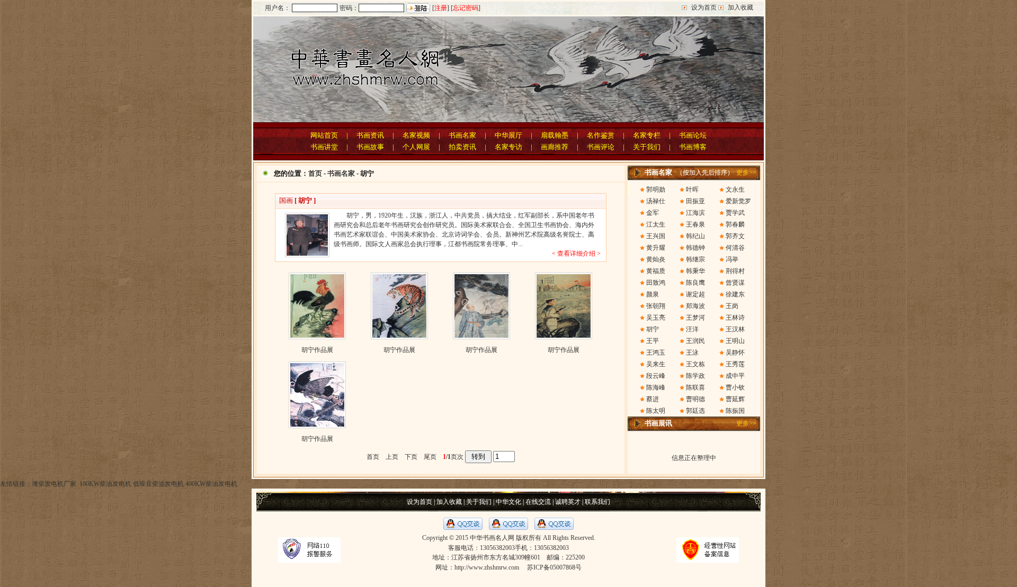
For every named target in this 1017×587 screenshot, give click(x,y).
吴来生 (655, 364)
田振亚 (695, 201)
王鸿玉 (655, 352)
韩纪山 (695, 236)
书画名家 (462, 135)
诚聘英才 (568, 501)
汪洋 (692, 329)
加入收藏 (740, 7)
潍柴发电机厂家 (54, 483)
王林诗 (735, 317)
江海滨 (695, 212)
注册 (440, 8)
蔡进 (652, 399)
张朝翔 (655, 306)
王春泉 (695, 224)
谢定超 (695, 294)
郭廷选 (695, 410)
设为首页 (704, 7)
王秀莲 (735, 364)
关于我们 (647, 147)
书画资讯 (370, 135)
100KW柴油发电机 (104, 483)
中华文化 (508, 501)
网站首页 (324, 135)
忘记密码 (465, 8)
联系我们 (597, 501)
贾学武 (735, 212)
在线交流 (538, 501)
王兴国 (655, 236)
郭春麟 (735, 224)
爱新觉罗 (738, 201)
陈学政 (695, 376)
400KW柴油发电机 (211, 483)
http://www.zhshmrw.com (486, 567)
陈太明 (655, 410)
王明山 (735, 341)
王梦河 (695, 317)
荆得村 (735, 271)
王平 (652, 341)
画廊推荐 (554, 147)
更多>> (746, 172)
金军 (652, 212)
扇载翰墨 (554, 135)
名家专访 (508, 147)
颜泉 (652, 294)
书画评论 (600, 147)
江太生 (655, 224)
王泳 (692, 352)
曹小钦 (735, 387)
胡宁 (652, 329)
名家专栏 (647, 135)
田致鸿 (655, 282)
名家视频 (416, 135)
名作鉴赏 (600, 135)
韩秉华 (695, 271)
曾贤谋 (735, 282)
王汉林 (735, 329)
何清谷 (735, 247)
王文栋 (695, 364)
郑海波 (695, 306)
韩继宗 (695, 259)
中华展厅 (508, 135)
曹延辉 (735, 399)
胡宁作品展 (317, 350)
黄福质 (655, 271)
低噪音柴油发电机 (158, 483)
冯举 (732, 259)
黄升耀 (655, 247)
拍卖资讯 (462, 147)
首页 (315, 173)
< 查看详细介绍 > (576, 253)
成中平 (735, 376)
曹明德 (695, 399)
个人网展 (416, 147)
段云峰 (655, 376)
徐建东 (735, 294)
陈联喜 (695, 387)
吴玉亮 (655, 317)
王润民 (695, 341)
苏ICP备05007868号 (554, 567)
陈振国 (735, 410)
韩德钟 (695, 247)
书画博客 (693, 147)
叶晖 (692, 189)
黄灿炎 (655, 259)
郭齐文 (735, 236)
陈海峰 (655, 387)
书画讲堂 (324, 147)
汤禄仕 (655, 201)
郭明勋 (655, 189)
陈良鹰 (695, 282)
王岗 (732, 306)
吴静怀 (735, 352)
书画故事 (370, 147)
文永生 (735, 189)
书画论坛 (693, 135)
